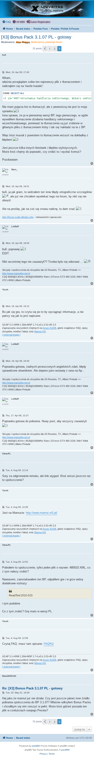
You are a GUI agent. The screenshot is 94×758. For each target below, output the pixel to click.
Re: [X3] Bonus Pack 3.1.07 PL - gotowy (32, 688)
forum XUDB (49, 328)
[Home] (47, 9)
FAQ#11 (49, 643)
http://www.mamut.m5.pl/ (41, 512)
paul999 (65, 750)
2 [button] (54, 49)
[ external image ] (11, 334)
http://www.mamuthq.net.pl (16, 273)
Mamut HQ (40, 331)
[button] (45, 48)
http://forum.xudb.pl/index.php (17, 217)
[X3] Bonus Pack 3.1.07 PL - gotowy (36, 37)
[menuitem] (6, 22)
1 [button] (49, 49)
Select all (17, 93)
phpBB (35, 746)
